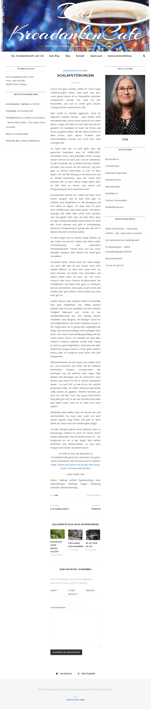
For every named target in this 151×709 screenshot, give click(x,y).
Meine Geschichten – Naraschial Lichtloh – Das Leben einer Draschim (25, 122)
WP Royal (108, 689)
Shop (67, 56)
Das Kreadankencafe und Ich (27, 56)
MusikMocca (111, 193)
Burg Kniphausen (31, 140)
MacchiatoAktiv (112, 186)
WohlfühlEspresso (114, 207)
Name (54, 590)
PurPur (36, 103)
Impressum (96, 56)
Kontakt (80, 56)
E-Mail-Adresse (73, 592)
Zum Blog (54, 56)
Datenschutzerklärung (120, 56)
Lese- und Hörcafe (15, 80)
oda (56, 495)
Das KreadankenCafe (75, 22)
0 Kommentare (94, 495)
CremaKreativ (112, 165)
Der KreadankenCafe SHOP (20, 76)
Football (11, 111)
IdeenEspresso (113, 179)
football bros (14, 117)
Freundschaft (26, 110)
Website (90, 590)
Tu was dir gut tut (114, 265)
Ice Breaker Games (17, 104)
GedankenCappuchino (75, 70)
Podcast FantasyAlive (116, 200)
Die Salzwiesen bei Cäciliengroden (122, 240)
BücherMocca (112, 159)
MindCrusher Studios (16, 84)
